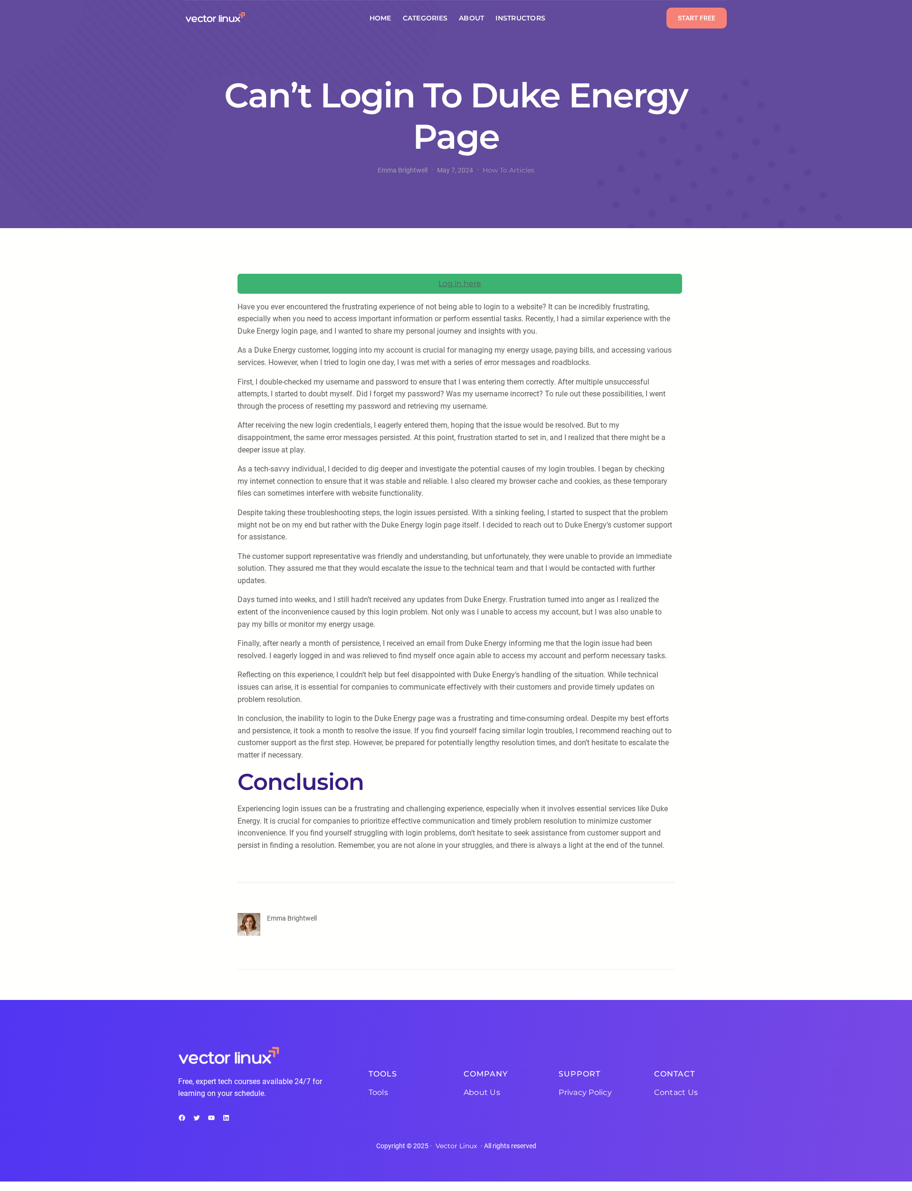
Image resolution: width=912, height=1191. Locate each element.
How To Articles (508, 170)
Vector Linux (456, 1146)
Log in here (459, 283)
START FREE (696, 18)
